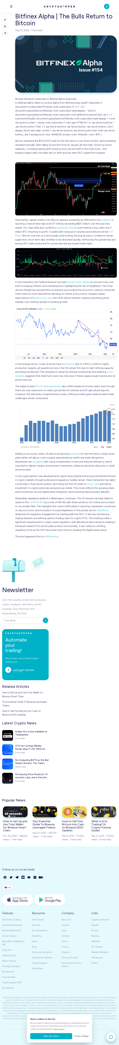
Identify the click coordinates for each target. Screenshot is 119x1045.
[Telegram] (17, 878)
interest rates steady (78, 282)
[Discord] (23, 878)
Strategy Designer (11, 966)
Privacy (65, 946)
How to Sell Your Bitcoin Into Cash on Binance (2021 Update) (21, 713)
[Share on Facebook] (5, 19)
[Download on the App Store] (17, 899)
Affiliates (95, 941)
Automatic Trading (11, 919)
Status (94, 963)
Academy (37, 936)
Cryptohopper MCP (12, 982)
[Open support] (111, 1037)
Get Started (38, 919)
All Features (8, 988)
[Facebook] (5, 878)
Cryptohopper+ (40, 963)
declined (75, 453)
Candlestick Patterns (42, 957)
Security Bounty (70, 957)
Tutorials (36, 925)
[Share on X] (5, 26)
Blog (34, 946)
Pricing (94, 930)
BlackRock (102, 510)
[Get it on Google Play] (50, 899)
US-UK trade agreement (48, 386)
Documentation (40, 930)
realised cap (107, 219)
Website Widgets (99, 952)
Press (64, 930)
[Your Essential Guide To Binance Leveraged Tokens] (45, 811)
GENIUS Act (36, 502)
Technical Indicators (42, 952)
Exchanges (37, 968)
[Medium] (41, 878)
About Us (66, 919)
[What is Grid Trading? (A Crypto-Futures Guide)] (103, 811)
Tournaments (8, 977)
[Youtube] (29, 878)
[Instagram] (35, 878)
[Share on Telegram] (5, 33)
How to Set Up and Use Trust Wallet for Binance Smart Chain (22, 694)
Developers (97, 957)
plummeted (68, 363)
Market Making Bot (11, 930)
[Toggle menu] (11, 6)
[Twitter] (11, 878)
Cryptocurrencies (100, 919)
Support (66, 952)
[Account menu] (106, 6)
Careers (66, 925)
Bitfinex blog (52, 536)
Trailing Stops (9, 955)
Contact (66, 936)
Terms (65, 941)
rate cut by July (43, 297)
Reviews (95, 936)
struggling (37, 461)
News (34, 941)
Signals (95, 925)
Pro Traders (97, 946)
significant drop (65, 227)
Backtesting (8, 971)
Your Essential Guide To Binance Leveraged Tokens (24, 703)
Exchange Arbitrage (12, 925)
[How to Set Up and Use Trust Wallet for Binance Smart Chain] (15, 811)
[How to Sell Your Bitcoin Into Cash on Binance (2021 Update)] (74, 811)
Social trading (9, 936)
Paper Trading (9, 961)
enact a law (93, 483)
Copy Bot (7, 950)
